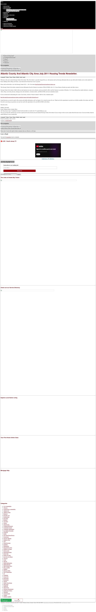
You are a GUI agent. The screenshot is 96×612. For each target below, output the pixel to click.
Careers (6, 60)
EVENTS (5, 532)
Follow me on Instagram (8, 24)
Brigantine (5, 518)
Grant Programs (6, 543)
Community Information (8, 529)
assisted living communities (9, 509)
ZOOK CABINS (7, 596)
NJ (4, 573)
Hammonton (6, 546)
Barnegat (5, 514)
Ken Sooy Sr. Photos (8, 557)
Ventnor (5, 595)
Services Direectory (10, 18)
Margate (5, 561)
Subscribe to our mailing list (10, 165)
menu (2, 28)
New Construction (7, 8)
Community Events (7, 527)
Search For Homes (7, 7)
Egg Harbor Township (8, 531)
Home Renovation (7, 552)
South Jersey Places (7, 590)
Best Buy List (6, 515)
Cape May (5, 521)
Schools (5, 581)
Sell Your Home (6, 6)
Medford (5, 569)
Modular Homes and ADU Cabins (12, 11)
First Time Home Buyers (8, 535)
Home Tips (5, 553)
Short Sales (5, 584)
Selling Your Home (7, 583)
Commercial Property (8, 526)
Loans (4, 560)
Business (5, 520)
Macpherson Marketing (48, 602)
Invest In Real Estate (9, 55)
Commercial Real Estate (10, 57)
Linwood (5, 558)
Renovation (6, 578)
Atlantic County (7, 512)
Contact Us (5, 21)
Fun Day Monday (7, 538)
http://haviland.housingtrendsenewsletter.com (45, 84)
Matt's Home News (7, 566)
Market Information (7, 563)
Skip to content (4, 4)
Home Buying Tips (7, 547)
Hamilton (5, 544)
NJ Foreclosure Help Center (9, 15)
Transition (5, 592)
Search (2, 174)
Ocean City (6, 577)
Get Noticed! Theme (65, 602)
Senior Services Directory (11, 20)
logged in (8, 137)
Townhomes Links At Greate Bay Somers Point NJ (16, 10)
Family (4, 534)
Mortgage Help (6, 12)
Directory (5, 17)
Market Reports (6, 564)
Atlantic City (6, 511)
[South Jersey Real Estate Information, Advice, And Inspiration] (37, 52)
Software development (8, 589)
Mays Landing (6, 567)
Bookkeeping (6, 517)
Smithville (5, 586)
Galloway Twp (6, 540)
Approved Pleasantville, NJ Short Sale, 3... (11, 68)
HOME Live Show (7, 549)
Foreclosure (6, 537)
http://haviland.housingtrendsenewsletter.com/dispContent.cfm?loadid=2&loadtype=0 (19, 97)
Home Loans (6, 550)
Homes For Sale (7, 555)
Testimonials (5, 16)
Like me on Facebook (7, 23)
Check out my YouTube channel (9, 26)
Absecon (5, 507)
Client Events (6, 524)
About (6, 59)
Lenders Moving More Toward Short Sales (11, 70)
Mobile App (5, 13)
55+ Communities (7, 506)
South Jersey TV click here (48, 159)
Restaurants (6, 580)
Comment (3, 77)
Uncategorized (8, 120)
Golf (4, 541)
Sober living (6, 587)
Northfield (5, 575)
